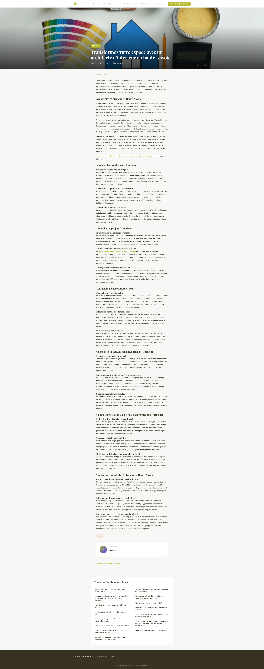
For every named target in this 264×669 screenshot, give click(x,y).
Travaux (158, 4)
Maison (143, 4)
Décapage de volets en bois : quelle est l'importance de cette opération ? (149, 597)
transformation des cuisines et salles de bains (117, 251)
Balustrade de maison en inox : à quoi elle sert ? (151, 631)
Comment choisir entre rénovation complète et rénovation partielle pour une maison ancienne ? (112, 598)
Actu (93, 4)
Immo (129, 4)
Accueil (86, 4)
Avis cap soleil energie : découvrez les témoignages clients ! (109, 631)
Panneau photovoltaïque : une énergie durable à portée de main (151, 590)
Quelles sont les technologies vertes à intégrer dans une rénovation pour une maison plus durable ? (151, 623)
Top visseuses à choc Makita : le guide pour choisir (110, 606)
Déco (99, 4)
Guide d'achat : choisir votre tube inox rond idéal (110, 613)
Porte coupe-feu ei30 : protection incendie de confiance (151, 609)
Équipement (121, 4)
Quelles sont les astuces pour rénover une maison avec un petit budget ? (110, 638)
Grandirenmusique (83, 656)
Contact (112, 656)
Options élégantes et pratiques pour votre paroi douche (110, 590)
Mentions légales (101, 656)
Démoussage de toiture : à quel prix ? (148, 603)
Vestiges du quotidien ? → (179, 4)
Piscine (150, 4)
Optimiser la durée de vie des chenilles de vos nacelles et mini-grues (151, 615)
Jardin (136, 4)
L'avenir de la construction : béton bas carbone (112, 626)
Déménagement (108, 4)
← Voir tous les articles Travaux (108, 563)
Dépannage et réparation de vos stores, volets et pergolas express (111, 620)
